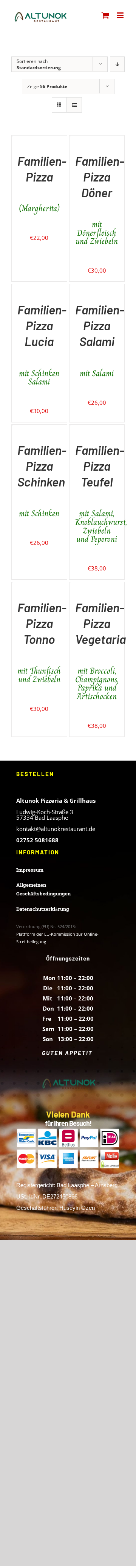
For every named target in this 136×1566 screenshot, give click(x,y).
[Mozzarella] (12, 141)
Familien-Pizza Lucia (41, 344)
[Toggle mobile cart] (105, 15)
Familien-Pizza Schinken (41, 480)
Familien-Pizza (41, 183)
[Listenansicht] (74, 105)
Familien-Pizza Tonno (41, 642)
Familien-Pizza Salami (99, 340)
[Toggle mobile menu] (121, 15)
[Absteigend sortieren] (117, 64)
